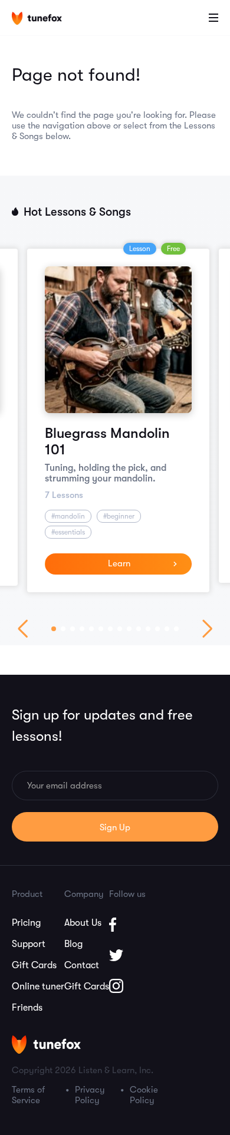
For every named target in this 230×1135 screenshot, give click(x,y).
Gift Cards (34, 965)
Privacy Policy (90, 1095)
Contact (81, 965)
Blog (73, 944)
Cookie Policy (144, 1095)
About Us (82, 923)
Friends (27, 1007)
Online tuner (38, 986)
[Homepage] (46, 19)
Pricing (26, 923)
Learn (119, 563)
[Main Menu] (213, 17)
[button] (53, 628)
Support (28, 944)
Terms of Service (28, 1095)
